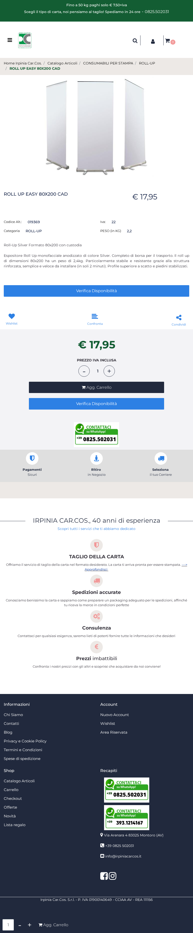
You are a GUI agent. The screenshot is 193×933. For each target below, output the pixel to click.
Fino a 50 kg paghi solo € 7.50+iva (96, 5)
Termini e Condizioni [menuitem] (23, 749)
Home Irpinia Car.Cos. (23, 63)
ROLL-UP (147, 63)
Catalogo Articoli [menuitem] (19, 781)
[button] (97, 126)
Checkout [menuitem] (13, 798)
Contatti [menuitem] (11, 723)
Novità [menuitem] (10, 816)
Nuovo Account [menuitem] (114, 714)
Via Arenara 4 (134, 835)
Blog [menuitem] (8, 732)
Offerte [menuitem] (10, 807)
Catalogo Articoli (62, 63)
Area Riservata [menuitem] (113, 732)
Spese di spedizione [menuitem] (22, 758)
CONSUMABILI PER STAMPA (108, 63)
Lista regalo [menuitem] (14, 824)
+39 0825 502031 (119, 845)
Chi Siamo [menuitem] (13, 714)
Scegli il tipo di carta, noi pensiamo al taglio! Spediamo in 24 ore (82, 12)
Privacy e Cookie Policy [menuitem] (25, 741)
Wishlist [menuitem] (107, 723)
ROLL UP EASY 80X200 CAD (35, 68)
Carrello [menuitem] (11, 789)
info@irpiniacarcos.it (123, 856)
